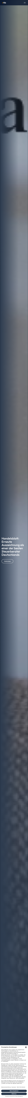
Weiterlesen (7, 560)
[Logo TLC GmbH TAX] (4, 3)
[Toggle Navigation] (24, 2)
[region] (14, 549)
